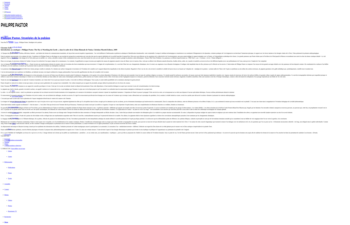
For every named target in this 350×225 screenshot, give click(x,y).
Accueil (11, 42)
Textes (16, 42)
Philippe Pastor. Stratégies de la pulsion (25, 37)
